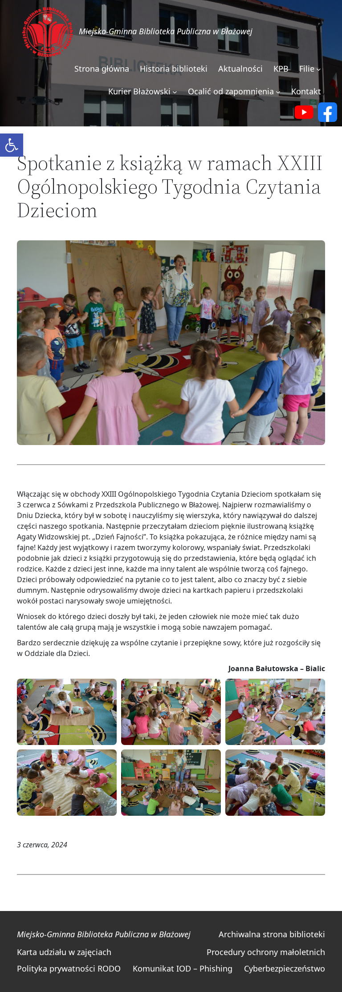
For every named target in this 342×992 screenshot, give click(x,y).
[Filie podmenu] (318, 69)
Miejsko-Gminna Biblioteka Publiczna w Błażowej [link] (165, 31)
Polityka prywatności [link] (56, 968)
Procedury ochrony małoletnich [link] (266, 952)
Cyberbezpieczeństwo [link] (284, 968)
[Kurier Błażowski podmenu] (174, 91)
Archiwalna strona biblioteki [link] (272, 934)
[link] (11, 145)
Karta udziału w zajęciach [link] (64, 952)
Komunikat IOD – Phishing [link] (182, 968)
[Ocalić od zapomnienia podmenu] (278, 91)
